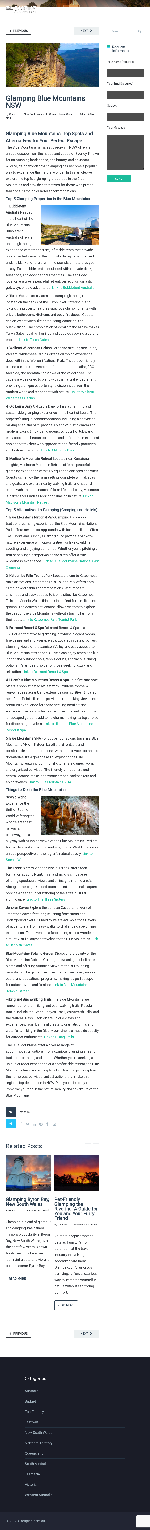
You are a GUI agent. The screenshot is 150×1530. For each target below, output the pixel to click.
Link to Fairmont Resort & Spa (45, 672)
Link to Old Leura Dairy (58, 450)
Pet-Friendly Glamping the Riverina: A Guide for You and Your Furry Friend (76, 1209)
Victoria (31, 1484)
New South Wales (34, 114)
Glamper (14, 114)
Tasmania (32, 1474)
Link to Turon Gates (34, 340)
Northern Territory (39, 1443)
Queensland (34, 1453)
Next (84, 30)
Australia (31, 1391)
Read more (17, 1278)
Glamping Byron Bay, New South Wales (27, 1202)
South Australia (36, 1464)
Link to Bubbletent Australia (73, 288)
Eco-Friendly (34, 1412)
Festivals (32, 1422)
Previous (20, 30)
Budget (30, 1401)
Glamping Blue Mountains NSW (45, 102)
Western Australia (38, 1495)
